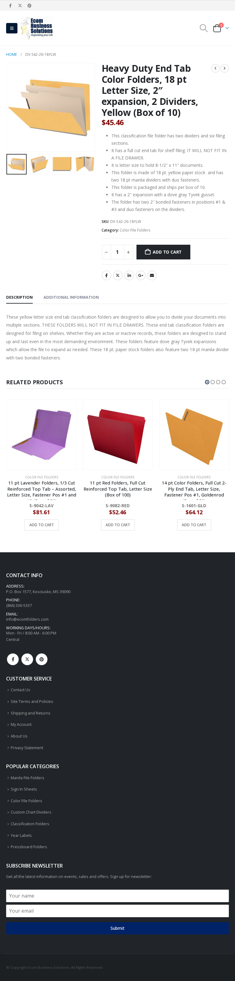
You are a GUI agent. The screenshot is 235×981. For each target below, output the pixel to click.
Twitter (118, 275)
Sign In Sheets (24, 789)
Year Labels (21, 835)
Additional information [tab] (71, 297)
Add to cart (167, 252)
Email (152, 275)
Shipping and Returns (30, 713)
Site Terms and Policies (32, 701)
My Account (21, 724)
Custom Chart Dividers (31, 812)
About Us (19, 736)
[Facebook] (10, 6)
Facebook (106, 275)
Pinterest (41, 659)
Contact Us (20, 689)
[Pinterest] (30, 6)
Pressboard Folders (29, 846)
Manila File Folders (27, 777)
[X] (20, 6)
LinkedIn (129, 275)
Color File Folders (135, 230)
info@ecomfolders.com (27, 619)
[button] (11, 28)
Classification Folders (30, 823)
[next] (224, 68)
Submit (117, 928)
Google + (141, 275)
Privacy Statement (27, 747)
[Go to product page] (41, 434)
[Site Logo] (37, 28)
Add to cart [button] (41, 524)
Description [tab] (19, 297)
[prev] (215, 68)
